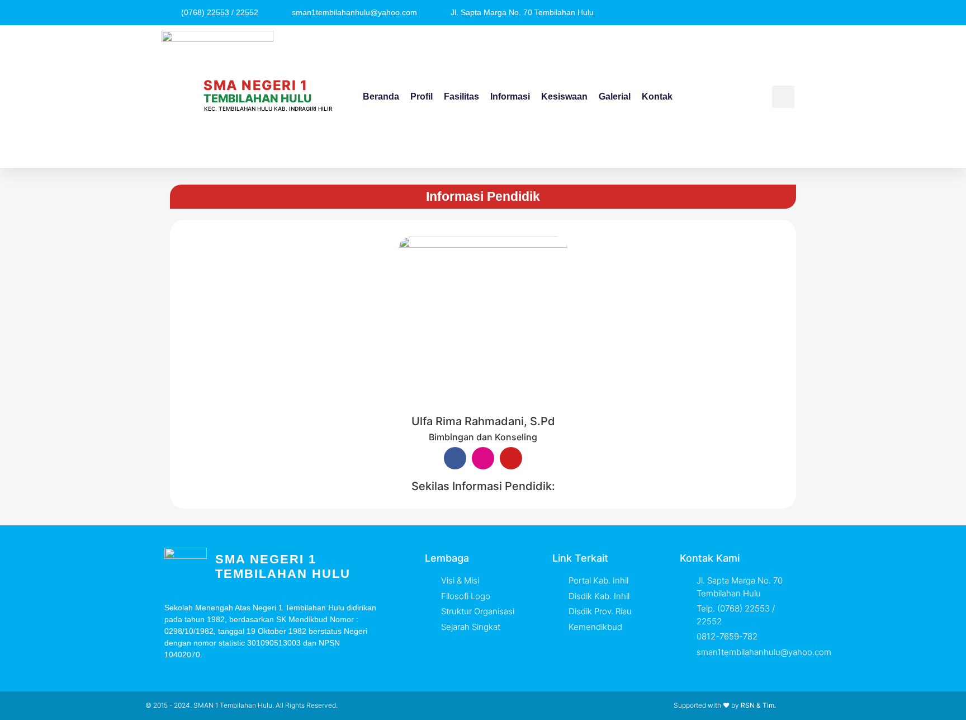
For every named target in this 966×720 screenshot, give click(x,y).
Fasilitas (461, 96)
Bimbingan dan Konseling (483, 437)
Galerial (615, 96)
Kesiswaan (564, 96)
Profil (421, 96)
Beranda (381, 96)
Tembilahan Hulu (257, 98)
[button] (783, 97)
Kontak (657, 96)
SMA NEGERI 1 (255, 85)
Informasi (510, 96)
